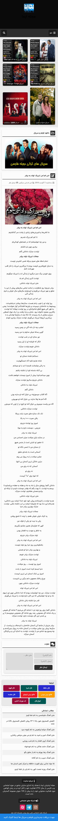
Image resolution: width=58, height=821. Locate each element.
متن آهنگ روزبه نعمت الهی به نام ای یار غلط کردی (34, 769)
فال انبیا (29, 688)
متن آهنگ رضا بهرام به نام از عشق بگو (39, 752)
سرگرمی (21, 183)
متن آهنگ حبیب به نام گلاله (43, 758)
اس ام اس (28, 183)
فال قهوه (12, 688)
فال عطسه (11, 694)
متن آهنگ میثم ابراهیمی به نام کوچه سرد (37, 729)
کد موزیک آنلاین (20, 701)
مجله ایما (29, 16)
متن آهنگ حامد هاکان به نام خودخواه (39, 746)
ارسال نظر (12, 183)
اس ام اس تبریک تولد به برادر (37, 175)
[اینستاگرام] (35, 807)
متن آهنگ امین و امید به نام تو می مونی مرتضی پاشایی (32, 735)
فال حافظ (46, 688)
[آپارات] (22, 807)
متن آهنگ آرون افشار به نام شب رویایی (38, 741)
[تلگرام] (29, 807)
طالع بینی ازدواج (29, 694)
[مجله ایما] (29, 13)
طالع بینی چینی (46, 694)
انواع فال (38, 701)
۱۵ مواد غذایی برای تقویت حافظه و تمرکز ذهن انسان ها (32, 763)
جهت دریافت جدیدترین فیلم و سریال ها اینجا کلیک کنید (29, 817)
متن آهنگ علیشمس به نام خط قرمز (40, 715)
